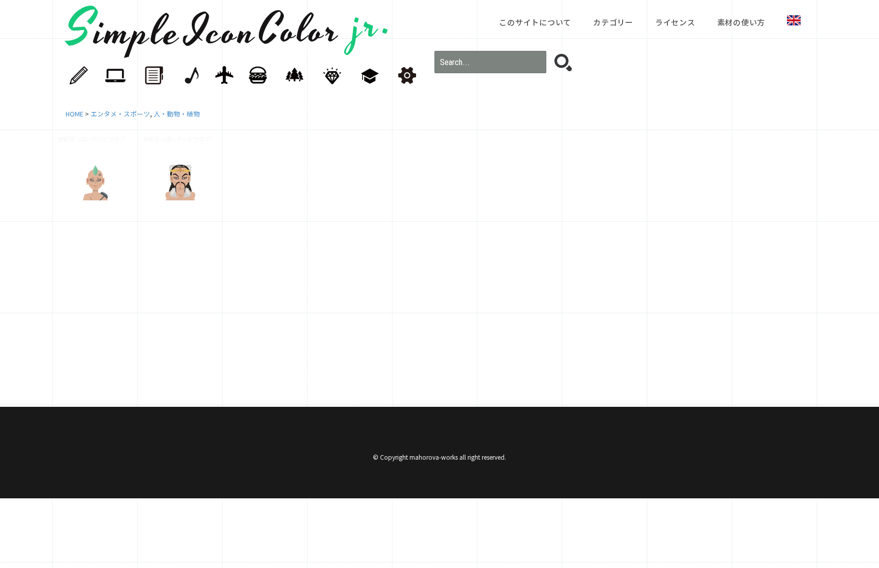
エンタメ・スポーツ (120, 113)
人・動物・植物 (177, 113)
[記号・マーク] (405, 75)
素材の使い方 (741, 22)
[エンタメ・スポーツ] (192, 75)
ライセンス (675, 22)
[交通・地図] (227, 75)
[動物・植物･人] (298, 75)
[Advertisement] (368, 307)
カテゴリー (613, 22)
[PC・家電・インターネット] (120, 75)
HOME (74, 113)
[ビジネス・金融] (156, 75)
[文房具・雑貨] (85, 75)
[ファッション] (334, 75)
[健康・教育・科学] (370, 75)
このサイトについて (535, 22)
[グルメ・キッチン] (263, 75)
